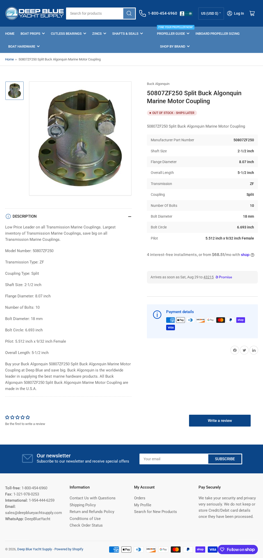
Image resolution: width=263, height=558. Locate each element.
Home (9, 34)
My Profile (142, 505)
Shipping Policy (83, 505)
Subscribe (225, 459)
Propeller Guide (173, 31)
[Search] (129, 13)
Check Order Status (86, 525)
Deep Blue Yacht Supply (34, 549)
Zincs (97, 34)
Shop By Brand (172, 46)
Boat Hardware (21, 46)
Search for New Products (155, 511)
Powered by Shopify (68, 549)
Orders (139, 498)
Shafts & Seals (125, 34)
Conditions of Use (85, 518)
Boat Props (30, 34)
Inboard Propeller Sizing (217, 34)
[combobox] (101, 13)
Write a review (220, 420)
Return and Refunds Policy (92, 511)
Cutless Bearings (66, 34)
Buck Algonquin (158, 84)
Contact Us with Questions (93, 498)
